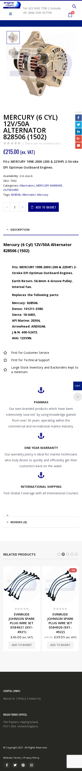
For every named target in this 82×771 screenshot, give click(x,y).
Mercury (42, 195)
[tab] (41, 513)
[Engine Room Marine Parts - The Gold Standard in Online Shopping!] (12, 5)
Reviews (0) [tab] (18, 522)
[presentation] (6, 64)
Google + (78, 138)
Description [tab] (20, 230)
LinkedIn (78, 131)
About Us (9, 707)
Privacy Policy (31, 766)
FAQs (21, 707)
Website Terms (12, 766)
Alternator (29, 195)
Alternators (27, 185)
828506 (16, 195)
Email (78, 145)
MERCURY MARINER (49, 185)
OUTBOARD (11, 190)
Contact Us (34, 707)
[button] (59, 554)
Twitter (78, 124)
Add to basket (46, 207)
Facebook (78, 117)
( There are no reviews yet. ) (42, 143)
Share (78, 112)
